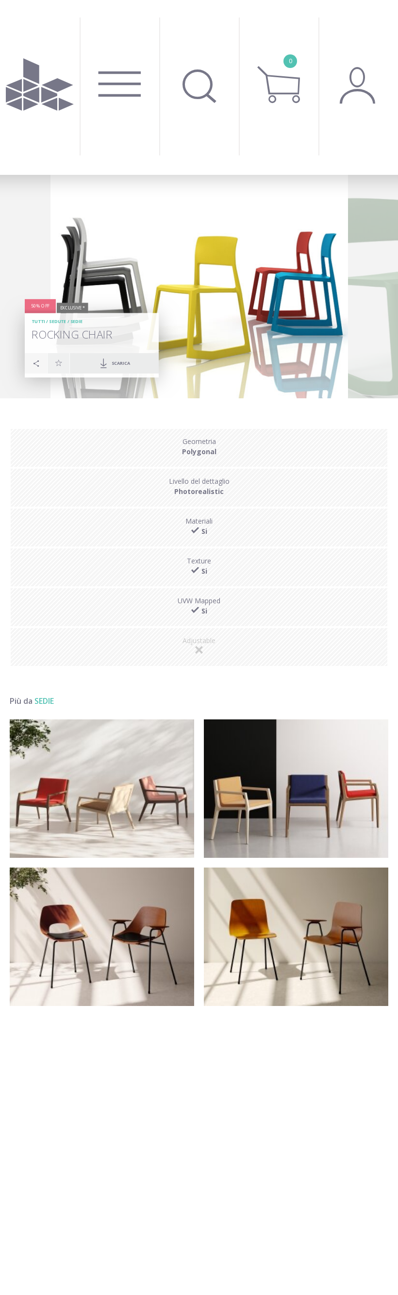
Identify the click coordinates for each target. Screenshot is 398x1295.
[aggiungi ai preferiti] (58, 362)
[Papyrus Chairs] (296, 937)
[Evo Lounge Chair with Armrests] (102, 788)
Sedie (76, 321)
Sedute (57, 321)
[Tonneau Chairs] (102, 937)
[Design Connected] (40, 87)
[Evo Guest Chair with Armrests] (296, 788)
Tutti (38, 321)
